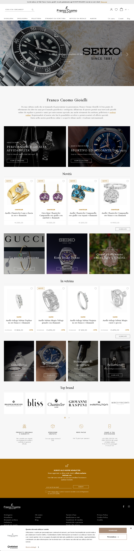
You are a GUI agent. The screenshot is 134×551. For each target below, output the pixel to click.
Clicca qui (104, 2)
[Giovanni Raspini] (77, 403)
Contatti (121, 18)
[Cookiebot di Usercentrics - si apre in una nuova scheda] (12, 547)
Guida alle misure (73, 525)
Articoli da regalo (77, 18)
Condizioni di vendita (74, 520)
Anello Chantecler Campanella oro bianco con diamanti (115, 214)
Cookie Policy (102, 517)
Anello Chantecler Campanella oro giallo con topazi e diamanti (83, 214)
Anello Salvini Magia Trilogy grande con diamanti (50, 321)
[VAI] (32, 9)
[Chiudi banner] (131, 528)
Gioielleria (8, 18)
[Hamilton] (99, 403)
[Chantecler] (56, 403)
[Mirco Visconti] (120, 403)
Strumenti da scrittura (55, 18)
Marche (93, 18)
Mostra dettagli (31, 547)
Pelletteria (36, 18)
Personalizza (111, 537)
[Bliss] (35, 403)
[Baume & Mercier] (13, 403)
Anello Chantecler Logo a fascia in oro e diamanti (19, 214)
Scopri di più (123, 229)
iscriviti (80, 487)
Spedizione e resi (73, 517)
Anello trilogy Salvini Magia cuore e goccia (115, 321)
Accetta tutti (113, 530)
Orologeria (22, 18)
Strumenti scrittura (11, 520)
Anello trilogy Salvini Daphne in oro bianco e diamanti (19, 321)
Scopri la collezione (67, 70)
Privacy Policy (55, 492)
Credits (100, 520)
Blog (128, 18)
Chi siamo (111, 18)
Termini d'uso (71, 515)
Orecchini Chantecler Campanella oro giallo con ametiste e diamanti (51, 215)
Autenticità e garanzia (74, 522)
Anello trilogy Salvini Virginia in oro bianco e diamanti (83, 321)
